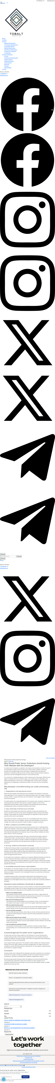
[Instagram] (27, 658)
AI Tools (6, 56)
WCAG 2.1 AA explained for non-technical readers (20, 977)
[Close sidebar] (2, 558)
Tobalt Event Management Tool (16, 999)
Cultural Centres (8, 59)
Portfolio (4, 40)
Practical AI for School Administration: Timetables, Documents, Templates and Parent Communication (27, 989)
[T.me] (27, 722)
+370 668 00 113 (4, 566)
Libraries (6, 66)
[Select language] (52, 109)
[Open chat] (4, 1079)
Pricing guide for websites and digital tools (17, 1020)
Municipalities (7, 67)
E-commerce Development (11, 45)
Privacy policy (11, 1080)
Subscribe (25, 1077)
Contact (4, 69)
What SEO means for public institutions (18, 973)
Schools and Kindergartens (11, 58)
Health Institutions (9, 61)
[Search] (19, 556)
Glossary (6, 1013)
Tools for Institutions (7, 54)
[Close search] (2, 554)
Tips (5, 1016)
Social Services (8, 63)
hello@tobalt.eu (4, 75)
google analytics (9, 1034)
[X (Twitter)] (27, 599)
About (3, 38)
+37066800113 (3, 73)
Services (4, 41)
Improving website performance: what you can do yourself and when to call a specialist (27, 983)
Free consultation (50, 758)
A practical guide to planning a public (15, 1024)
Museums (6, 64)
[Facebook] (0, 570)
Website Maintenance (9, 48)
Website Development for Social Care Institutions (20, 995)
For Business (7, 53)
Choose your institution (10, 51)
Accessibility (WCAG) (9, 46)
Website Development (9, 43)
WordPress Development (10, 49)
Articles (11, 761)
